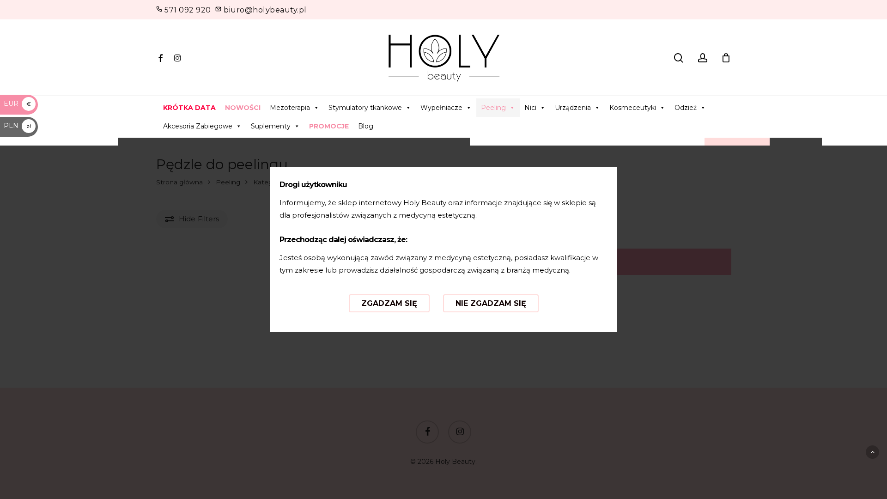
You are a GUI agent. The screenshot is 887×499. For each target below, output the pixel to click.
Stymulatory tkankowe (365, 107)
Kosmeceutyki (632, 107)
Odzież (685, 107)
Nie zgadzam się (491, 303)
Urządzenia (573, 107)
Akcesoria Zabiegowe (197, 126)
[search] (678, 58)
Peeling (493, 107)
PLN (17, 126)
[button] (872, 452)
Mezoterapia (290, 107)
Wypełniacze (441, 107)
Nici (530, 107)
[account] (702, 58)
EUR (17, 103)
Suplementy (271, 126)
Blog (365, 126)
